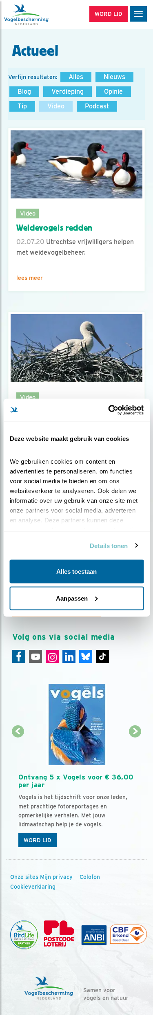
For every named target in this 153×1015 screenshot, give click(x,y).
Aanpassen (72, 597)
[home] (41, 14)
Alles (76, 77)
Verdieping (67, 91)
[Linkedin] (68, 656)
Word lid (37, 840)
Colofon (90, 877)
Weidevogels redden (54, 228)
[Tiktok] (102, 656)
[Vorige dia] (17, 791)
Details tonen (109, 545)
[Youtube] (35, 656)
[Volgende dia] (135, 791)
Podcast (97, 106)
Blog (24, 91)
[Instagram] (52, 656)
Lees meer (29, 278)
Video (55, 106)
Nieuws (114, 77)
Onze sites (24, 877)
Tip (22, 106)
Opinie (113, 91)
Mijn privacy (56, 877)
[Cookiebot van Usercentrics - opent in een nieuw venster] (109, 410)
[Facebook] (18, 656)
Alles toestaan (76, 571)
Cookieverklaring (32, 886)
